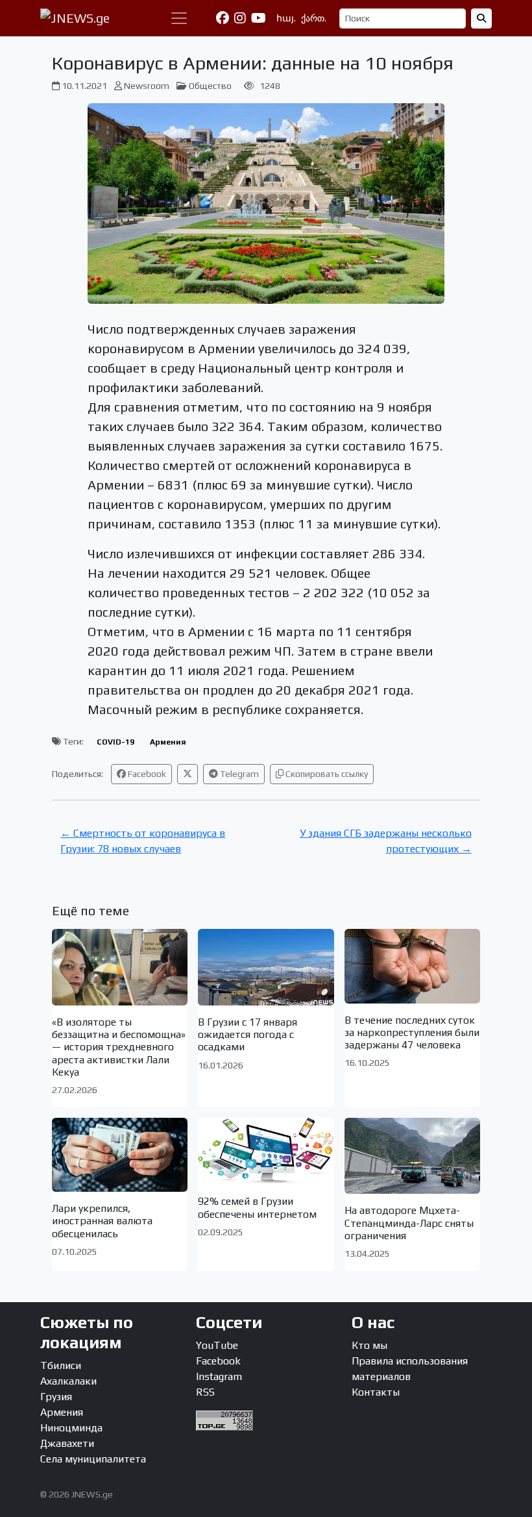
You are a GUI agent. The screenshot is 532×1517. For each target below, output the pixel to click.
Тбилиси (60, 1365)
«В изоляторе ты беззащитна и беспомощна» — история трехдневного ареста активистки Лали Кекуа (119, 1047)
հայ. (286, 18)
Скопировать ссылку (326, 774)
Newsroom (146, 85)
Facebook (146, 774)
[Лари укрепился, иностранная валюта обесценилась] (119, 1155)
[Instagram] (240, 18)
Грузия (56, 1396)
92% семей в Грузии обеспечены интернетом (257, 1207)
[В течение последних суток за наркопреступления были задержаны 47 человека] (412, 966)
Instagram (219, 1376)
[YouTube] (258, 18)
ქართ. (313, 18)
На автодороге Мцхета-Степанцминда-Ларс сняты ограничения (409, 1222)
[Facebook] (222, 18)
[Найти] (481, 18)
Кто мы (369, 1345)
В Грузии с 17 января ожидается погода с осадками (247, 1034)
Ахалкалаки (68, 1381)
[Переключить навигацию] (179, 18)
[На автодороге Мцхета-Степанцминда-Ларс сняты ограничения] (412, 1156)
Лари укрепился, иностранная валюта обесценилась (102, 1220)
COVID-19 (115, 741)
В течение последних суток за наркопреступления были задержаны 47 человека (412, 1032)
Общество (210, 85)
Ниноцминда (71, 1428)
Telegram (238, 774)
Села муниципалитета (93, 1459)
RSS (205, 1392)
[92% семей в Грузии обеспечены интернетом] (265, 1151)
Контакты (376, 1392)
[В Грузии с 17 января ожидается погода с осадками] (265, 967)
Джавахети (67, 1443)
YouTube (217, 1345)
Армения (168, 741)
